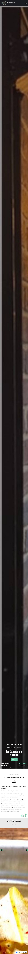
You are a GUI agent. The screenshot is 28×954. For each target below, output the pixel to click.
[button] (26, 2)
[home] (12, 2)
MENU (14, 759)
